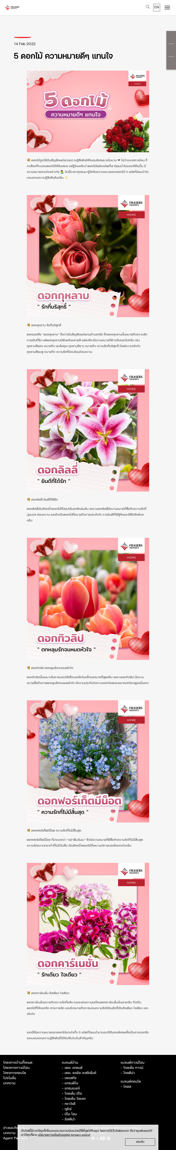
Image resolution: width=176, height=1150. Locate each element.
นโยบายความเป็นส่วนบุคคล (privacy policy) (64, 1135)
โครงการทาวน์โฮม (16, 1067)
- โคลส (126, 1086)
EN (156, 7)
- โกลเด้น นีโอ (72, 1093)
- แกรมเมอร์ (71, 1088)
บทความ (9, 1083)
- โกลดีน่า (128, 1073)
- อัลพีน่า (68, 1119)
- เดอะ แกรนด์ (72, 1067)
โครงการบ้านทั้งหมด (17, 1062)
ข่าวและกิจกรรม (14, 1128)
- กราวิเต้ (68, 1104)
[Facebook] (171, 37)
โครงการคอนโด (14, 1073)
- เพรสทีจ (69, 1078)
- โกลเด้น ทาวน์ (132, 1067)
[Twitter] (171, 50)
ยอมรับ (140, 1142)
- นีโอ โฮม (69, 1114)
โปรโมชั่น (9, 1078)
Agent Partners (15, 1138)
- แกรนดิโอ (70, 1083)
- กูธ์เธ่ (66, 1109)
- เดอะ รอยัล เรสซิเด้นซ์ (79, 1073)
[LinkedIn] (171, 63)
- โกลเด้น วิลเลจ (74, 1098)
